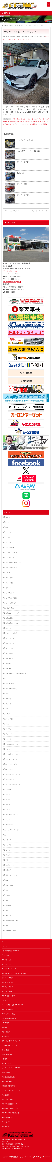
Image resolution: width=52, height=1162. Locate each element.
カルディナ (9, 628)
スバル (7, 694)
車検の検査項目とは (8, 1077)
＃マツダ (43, 121)
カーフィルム (9, 593)
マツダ (30, 39)
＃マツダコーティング (17, 124)
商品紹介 (8, 870)
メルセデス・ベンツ (12, 815)
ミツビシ (8, 809)
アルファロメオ (10, 547)
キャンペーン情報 (11, 633)
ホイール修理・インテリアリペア (12, 1005)
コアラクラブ (9, 643)
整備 (6, 880)
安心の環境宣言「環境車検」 (11, 951)
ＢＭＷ (7, 517)
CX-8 (7, 522)
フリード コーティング (40, 211)
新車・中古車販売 (7, 1009)
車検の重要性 (6, 1072)
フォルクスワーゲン (12, 744)
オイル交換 (9, 583)
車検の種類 (5, 1095)
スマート (8, 699)
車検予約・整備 (10, 931)
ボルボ (7, 794)
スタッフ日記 (11, 39)
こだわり (4, 946)
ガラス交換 (9, 618)
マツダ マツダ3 (23, 162)
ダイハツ (8, 704)
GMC (7, 527)
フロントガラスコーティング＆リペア (14, 973)
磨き (6, 910)
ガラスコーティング (12, 613)
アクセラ (8, 537)
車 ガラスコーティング (9, 969)
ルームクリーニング (12, 830)
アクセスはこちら (10, 271)
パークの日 (9, 719)
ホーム (4, 942)
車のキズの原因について (10, 1104)
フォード (8, 739)
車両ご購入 (9, 915)
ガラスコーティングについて (11, 1090)
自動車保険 (5, 1023)
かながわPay (9, 608)
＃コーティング (33, 119)
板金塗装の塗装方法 (8, 1086)
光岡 (6, 860)
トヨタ (7, 714)
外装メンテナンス (11, 875)
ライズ (7, 820)
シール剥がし (9, 653)
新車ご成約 (9, 885)
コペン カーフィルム (11, 211)
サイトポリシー (7, 1122)
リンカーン (9, 825)
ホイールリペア (10, 779)
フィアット (9, 729)
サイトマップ (6, 1126)
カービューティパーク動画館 (11, 1068)
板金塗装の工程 (7, 1081)
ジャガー (8, 668)
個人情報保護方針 (7, 1117)
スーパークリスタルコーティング (16, 673)
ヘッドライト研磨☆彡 (25, 140)
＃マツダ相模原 (30, 124)
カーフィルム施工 (11, 598)
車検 (6, 925)
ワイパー (8, 855)
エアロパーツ (6, 1000)
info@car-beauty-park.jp (12, 282)
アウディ (8, 532)
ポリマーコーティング (12, 784)
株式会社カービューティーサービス (23, 1157)
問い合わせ (5, 1036)
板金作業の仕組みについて (10, 1108)
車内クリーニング (7, 987)
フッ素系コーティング (12, 754)
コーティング (9, 638)
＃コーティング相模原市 (31, 121)
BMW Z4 (21, 173)
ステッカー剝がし (11, 689)
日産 (6, 890)
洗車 (6, 900)
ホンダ (7, 799)
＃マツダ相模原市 (42, 124)
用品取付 (8, 905)
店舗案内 (4, 1027)
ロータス (8, 850)
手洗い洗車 (5, 955)
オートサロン (9, 578)
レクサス (8, 840)
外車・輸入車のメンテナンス (11, 1041)
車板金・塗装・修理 (12, 920)
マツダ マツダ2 (23, 195)
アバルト (8, 542)
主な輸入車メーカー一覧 (10, 1045)
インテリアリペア (11, 552)
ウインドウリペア (11, 568)
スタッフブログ (7, 1063)
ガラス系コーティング (12, 623)
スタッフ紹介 (6, 1032)
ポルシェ (8, 789)
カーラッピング (10, 603)
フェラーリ (9, 734)
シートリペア (9, 648)
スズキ (7, 678)
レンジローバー (10, 845)
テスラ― (8, 709)
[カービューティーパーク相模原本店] (19, 6)
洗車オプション (7, 960)
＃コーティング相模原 (15, 121)
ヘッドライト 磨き (8, 982)
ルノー (7, 835)
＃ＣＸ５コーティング (19, 119)
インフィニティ (10, 557)
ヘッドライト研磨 (11, 764)
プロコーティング (21, 39)
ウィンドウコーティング (13, 562)
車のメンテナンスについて (10, 1113)
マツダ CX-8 (22, 184)
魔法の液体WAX (7, 1054)
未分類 (7, 895)
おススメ (8, 588)
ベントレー (9, 769)
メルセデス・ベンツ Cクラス (28, 151)
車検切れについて (7, 1099)
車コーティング (7, 964)
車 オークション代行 (8, 1014)
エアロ (7, 572)
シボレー (8, 663)
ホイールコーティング (12, 774)
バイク (7, 724)
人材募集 (4, 1059)
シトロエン (9, 658)
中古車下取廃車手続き (9, 1018)
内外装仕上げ (9, 865)
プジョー (8, 749)
